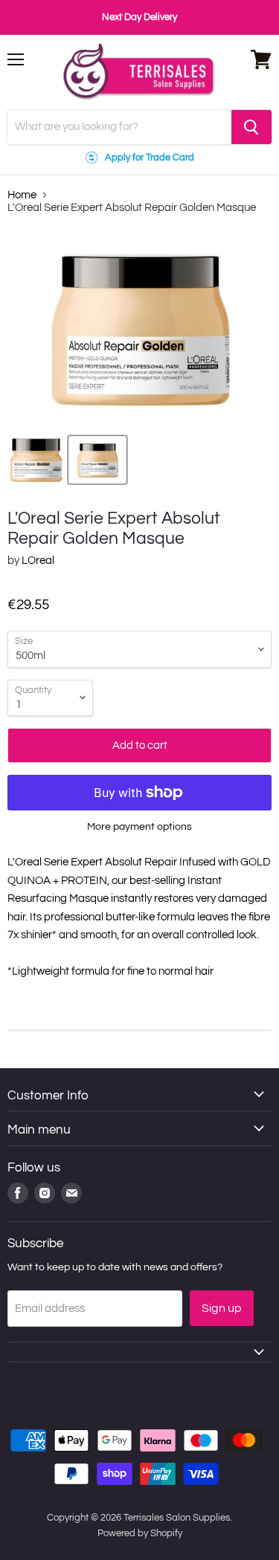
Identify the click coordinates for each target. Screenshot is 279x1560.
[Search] (251, 127)
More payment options (139, 826)
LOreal (38, 560)
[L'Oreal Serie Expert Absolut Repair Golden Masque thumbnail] (36, 460)
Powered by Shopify (139, 1533)
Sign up (222, 1308)
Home (21, 195)
